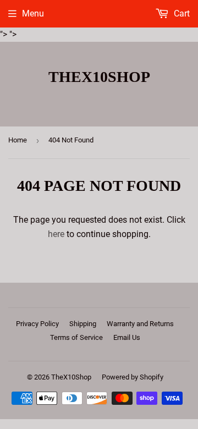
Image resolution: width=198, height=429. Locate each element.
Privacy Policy (37, 324)
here (56, 234)
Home (17, 140)
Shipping (82, 324)
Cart (181, 13)
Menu (33, 13)
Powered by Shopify (132, 377)
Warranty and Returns (140, 324)
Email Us (126, 337)
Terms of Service (76, 337)
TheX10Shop (99, 76)
